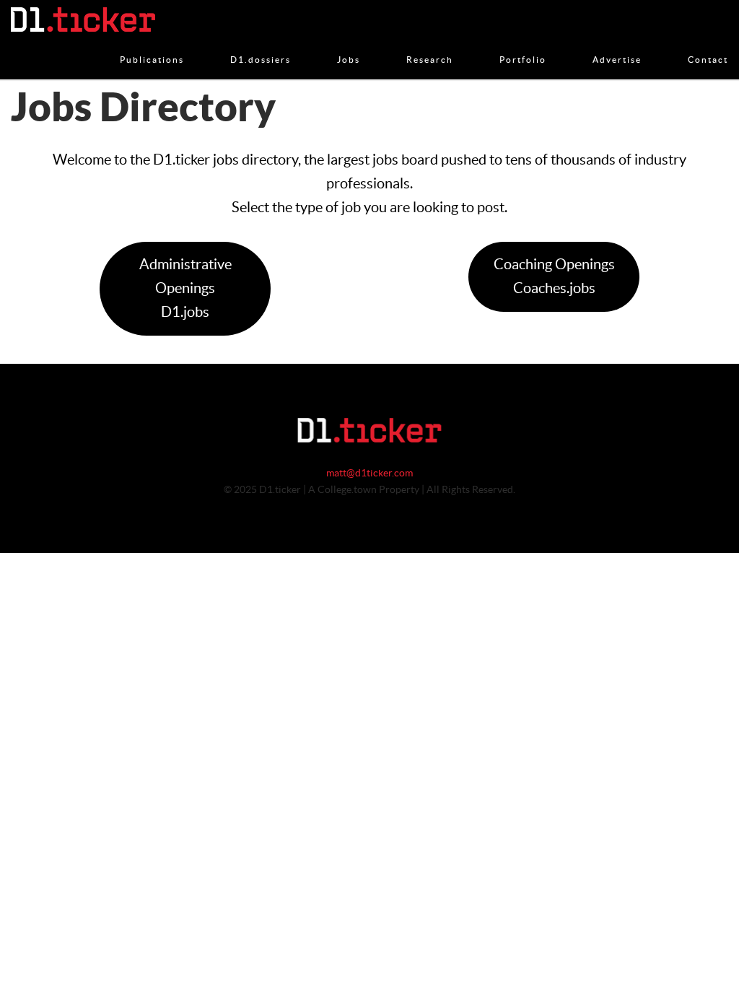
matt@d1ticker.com (369, 473)
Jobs (348, 45)
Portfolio (522, 45)
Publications (152, 45)
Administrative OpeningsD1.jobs (185, 289)
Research (429, 45)
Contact (708, 45)
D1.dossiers (260, 45)
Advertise (617, 45)
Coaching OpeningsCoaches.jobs (554, 277)
